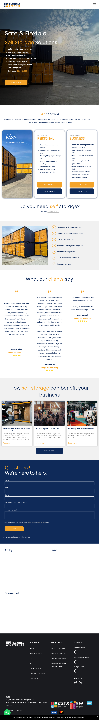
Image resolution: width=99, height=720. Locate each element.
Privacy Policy (31, 522)
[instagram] (75, 683)
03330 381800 (22, 71)
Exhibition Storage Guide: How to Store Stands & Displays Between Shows (81, 429)
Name (7, 480)
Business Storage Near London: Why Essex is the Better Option (16, 429)
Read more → (8, 443)
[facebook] (75, 652)
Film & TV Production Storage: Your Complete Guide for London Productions (49, 429)
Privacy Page (80, 717)
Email (6, 488)
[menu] (94, 4)
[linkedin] (80, 683)
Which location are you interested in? (17, 503)
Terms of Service (41, 522)
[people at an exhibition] (82, 413)
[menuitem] (39, 647)
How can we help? (11, 510)
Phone (7, 495)
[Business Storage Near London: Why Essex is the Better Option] (17, 413)
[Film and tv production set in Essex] (49, 413)
